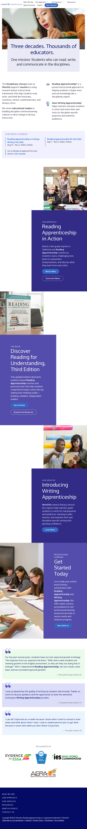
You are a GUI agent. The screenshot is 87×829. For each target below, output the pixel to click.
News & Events (29, 5)
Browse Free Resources (23, 412)
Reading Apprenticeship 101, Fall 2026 (64, 139)
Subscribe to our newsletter (12, 820)
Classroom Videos (52, 278)
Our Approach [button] (40, 2)
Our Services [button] (57, 2)
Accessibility (59, 820)
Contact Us (8, 812)
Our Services (9, 801)
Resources (71, 2)
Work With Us (63, 626)
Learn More (50, 530)
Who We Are (28, 2)
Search (39, 5)
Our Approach (9, 798)
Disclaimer (49, 820)
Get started (20, 154)
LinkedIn (28, 820)
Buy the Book (19, 405)
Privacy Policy (38, 820)
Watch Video (50, 271)
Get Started (51, 5)
